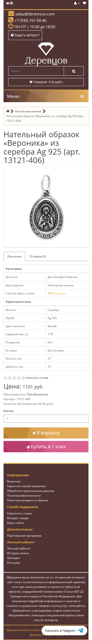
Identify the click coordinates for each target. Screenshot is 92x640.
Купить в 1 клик (47, 446)
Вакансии (14, 481)
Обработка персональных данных (30, 491)
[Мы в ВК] (7, 3)
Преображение (37, 394)
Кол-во (8, 411)
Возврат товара (18, 518)
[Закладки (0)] (84, 3)
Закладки (13, 558)
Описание (14, 256)
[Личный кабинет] (77, 3)
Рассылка (13, 563)
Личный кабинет (19, 548)
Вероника (59, 293)
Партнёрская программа (24, 536)
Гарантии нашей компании (26, 486)
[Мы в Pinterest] (11, 3)
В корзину (47, 433)
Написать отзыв (37, 378)
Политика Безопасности (24, 496)
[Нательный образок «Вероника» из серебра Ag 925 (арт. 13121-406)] (47, 207)
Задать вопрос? (27, 35)
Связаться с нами (19, 513)
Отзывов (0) (37, 256)
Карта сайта (15, 523)
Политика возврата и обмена (27, 500)
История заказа (18, 553)
